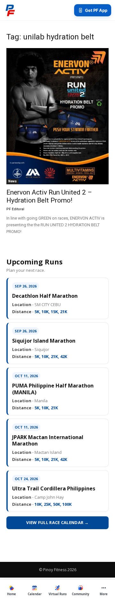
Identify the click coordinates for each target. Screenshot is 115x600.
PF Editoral (15, 209)
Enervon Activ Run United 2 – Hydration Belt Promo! (49, 196)
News (12, 181)
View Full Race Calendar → (57, 522)
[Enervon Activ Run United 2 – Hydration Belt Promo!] (57, 116)
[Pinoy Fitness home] (10, 10)
